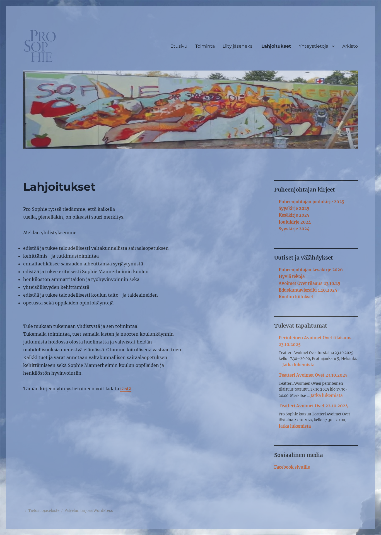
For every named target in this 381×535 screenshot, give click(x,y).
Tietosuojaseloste (43, 510)
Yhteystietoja (313, 46)
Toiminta (205, 46)
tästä (125, 388)
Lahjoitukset (276, 46)
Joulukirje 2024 (295, 222)
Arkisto (350, 46)
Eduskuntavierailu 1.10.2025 (308, 290)
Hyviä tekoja (292, 276)
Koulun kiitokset (296, 296)
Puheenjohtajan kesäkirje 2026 (311, 269)
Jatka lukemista (298, 364)
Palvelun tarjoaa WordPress (88, 510)
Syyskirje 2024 (294, 228)
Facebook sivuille (292, 467)
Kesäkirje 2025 (294, 215)
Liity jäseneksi (238, 46)
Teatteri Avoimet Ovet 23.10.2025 (313, 375)
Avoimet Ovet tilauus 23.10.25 (309, 283)
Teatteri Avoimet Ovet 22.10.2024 (313, 405)
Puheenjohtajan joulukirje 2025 (311, 201)
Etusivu (178, 46)
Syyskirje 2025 (294, 208)
